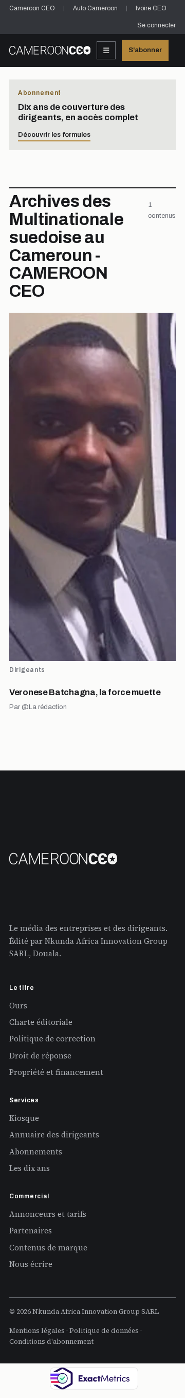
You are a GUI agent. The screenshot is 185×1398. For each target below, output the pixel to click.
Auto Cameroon (95, 8)
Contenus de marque (48, 1247)
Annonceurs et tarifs (47, 1214)
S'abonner (145, 50)
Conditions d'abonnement (51, 1341)
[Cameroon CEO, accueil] (49, 50)
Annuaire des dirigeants (54, 1134)
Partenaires (30, 1230)
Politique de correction (52, 1038)
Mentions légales (37, 1330)
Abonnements (35, 1151)
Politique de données (104, 1330)
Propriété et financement (56, 1072)
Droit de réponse (40, 1055)
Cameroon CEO (32, 8)
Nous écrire (30, 1264)
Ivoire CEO (151, 8)
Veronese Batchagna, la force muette (85, 692)
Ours (18, 1005)
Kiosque (24, 1118)
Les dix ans (29, 1168)
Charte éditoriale (40, 1022)
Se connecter (156, 25)
